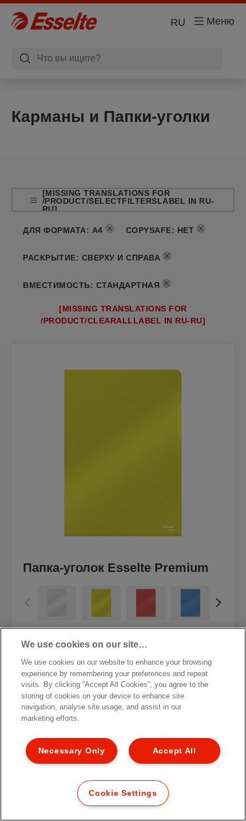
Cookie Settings (123, 793)
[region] (123, 724)
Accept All (174, 750)
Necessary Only (71, 750)
